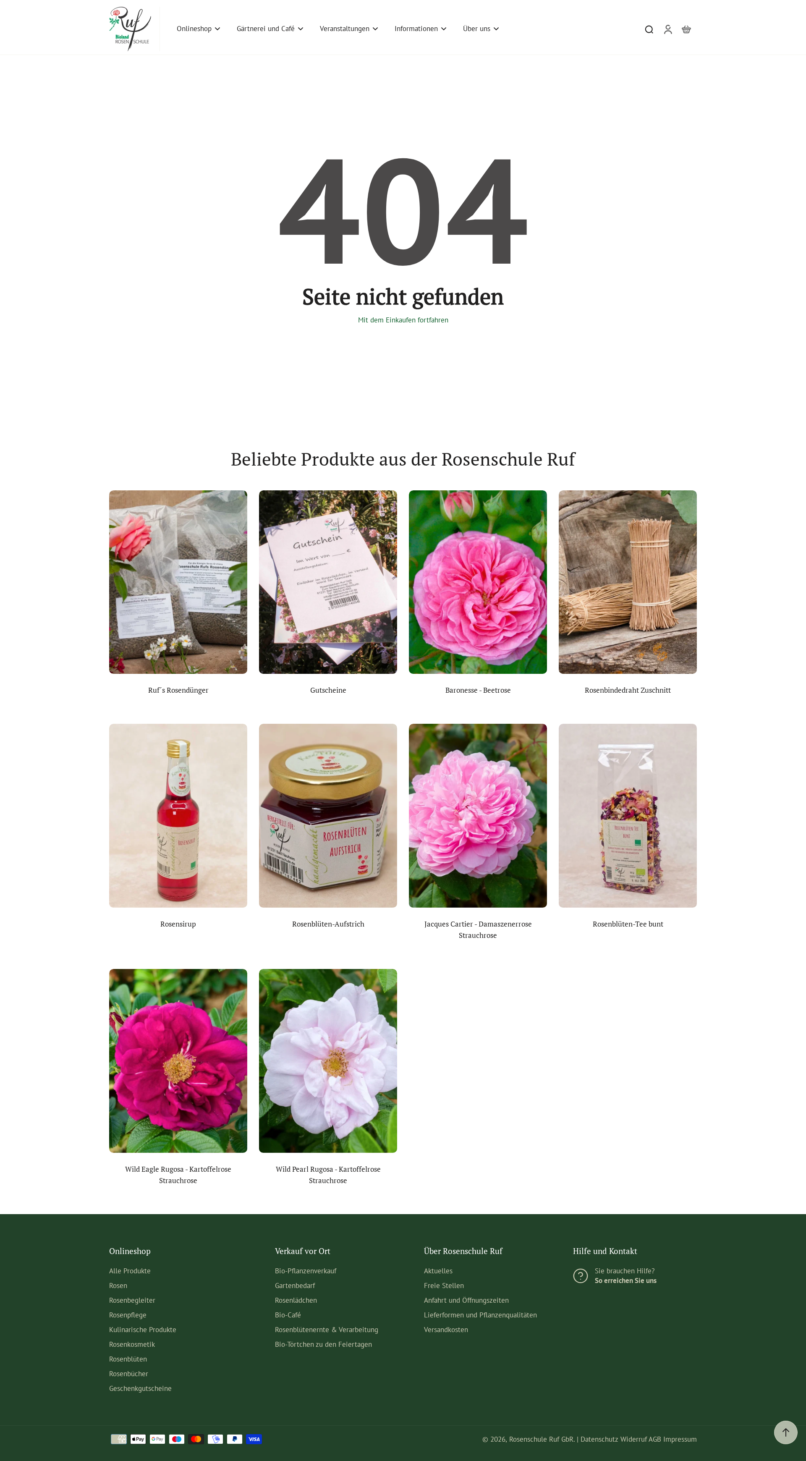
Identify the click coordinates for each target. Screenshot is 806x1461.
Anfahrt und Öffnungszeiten (466, 1300)
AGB (655, 1439)
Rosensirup (178, 924)
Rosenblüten (128, 1359)
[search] (649, 29)
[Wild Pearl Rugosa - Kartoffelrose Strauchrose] (328, 1061)
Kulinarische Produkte (142, 1329)
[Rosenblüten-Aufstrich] (328, 816)
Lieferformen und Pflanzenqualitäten (480, 1315)
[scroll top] (786, 1432)
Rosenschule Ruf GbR (541, 1439)
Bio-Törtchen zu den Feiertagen (323, 1344)
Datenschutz (599, 1439)
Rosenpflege (128, 1315)
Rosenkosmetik (132, 1344)
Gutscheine (328, 690)
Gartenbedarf (295, 1285)
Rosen (118, 1285)
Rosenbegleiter (132, 1300)
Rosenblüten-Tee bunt (628, 924)
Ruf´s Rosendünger (178, 690)
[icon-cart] (686, 29)
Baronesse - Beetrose (478, 690)
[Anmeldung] (667, 29)
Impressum (680, 1439)
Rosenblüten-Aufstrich (328, 924)
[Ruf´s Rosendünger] (178, 582)
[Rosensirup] (178, 816)
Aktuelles (438, 1270)
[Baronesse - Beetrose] (478, 582)
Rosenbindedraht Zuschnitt (628, 690)
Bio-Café (288, 1315)
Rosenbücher (128, 1373)
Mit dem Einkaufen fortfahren (403, 320)
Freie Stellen (444, 1285)
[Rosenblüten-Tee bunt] (628, 816)
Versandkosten (446, 1329)
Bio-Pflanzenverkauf (305, 1270)
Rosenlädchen (296, 1300)
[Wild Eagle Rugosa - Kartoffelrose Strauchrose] (178, 1061)
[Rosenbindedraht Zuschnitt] (628, 582)
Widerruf (633, 1439)
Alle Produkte (130, 1270)
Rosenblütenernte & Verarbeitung (326, 1329)
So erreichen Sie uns (626, 1280)
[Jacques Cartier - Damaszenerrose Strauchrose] (478, 816)
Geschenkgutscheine (140, 1388)
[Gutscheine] (328, 582)
